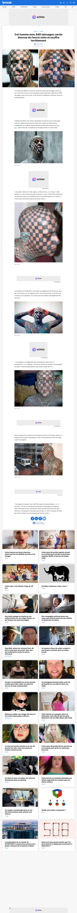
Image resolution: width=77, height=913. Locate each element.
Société (13, 6)
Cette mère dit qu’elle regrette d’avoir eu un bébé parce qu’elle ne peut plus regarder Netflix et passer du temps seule (56, 555)
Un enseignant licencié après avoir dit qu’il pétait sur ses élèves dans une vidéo (56, 684)
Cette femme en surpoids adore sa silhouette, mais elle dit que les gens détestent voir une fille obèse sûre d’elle (57, 716)
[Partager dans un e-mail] (44, 518)
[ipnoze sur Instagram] (73, 2)
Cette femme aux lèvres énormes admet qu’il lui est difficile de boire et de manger (20, 554)
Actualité (4, 6)
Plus (73, 6)
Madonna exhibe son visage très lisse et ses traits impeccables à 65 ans (20, 715)
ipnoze (7, 2)
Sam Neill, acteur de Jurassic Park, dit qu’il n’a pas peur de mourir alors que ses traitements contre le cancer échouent (19, 651)
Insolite (41, 31)
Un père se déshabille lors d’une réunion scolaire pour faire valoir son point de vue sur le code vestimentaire (20, 684)
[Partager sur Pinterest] (40, 518)
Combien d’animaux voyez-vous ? (54, 586)
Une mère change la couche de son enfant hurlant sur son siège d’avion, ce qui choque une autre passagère (20, 618)
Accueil (35, 31)
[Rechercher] (60, 2)
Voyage (34, 6)
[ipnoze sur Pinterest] (70, 2)
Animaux (57, 6)
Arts (66, 6)
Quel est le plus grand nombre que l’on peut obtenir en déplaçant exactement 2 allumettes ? (57, 844)
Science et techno (46, 6)
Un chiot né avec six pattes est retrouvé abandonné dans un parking (20, 779)
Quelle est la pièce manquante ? (54, 810)
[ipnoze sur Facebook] (63, 2)
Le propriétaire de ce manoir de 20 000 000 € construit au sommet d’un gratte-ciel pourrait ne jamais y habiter (20, 844)
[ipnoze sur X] (67, 2)
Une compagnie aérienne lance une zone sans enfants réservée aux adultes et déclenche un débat (57, 618)
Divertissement (24, 6)
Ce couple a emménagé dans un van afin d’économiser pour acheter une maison (18, 812)
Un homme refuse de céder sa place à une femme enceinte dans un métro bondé (56, 650)
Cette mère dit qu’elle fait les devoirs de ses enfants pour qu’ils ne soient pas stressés (57, 748)
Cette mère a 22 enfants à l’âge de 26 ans (19, 587)
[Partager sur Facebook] (32, 518)
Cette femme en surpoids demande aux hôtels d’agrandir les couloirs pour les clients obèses (57, 780)
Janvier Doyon (39, 44)
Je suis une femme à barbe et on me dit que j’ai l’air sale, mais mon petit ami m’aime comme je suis (20, 748)
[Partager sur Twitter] (36, 518)
